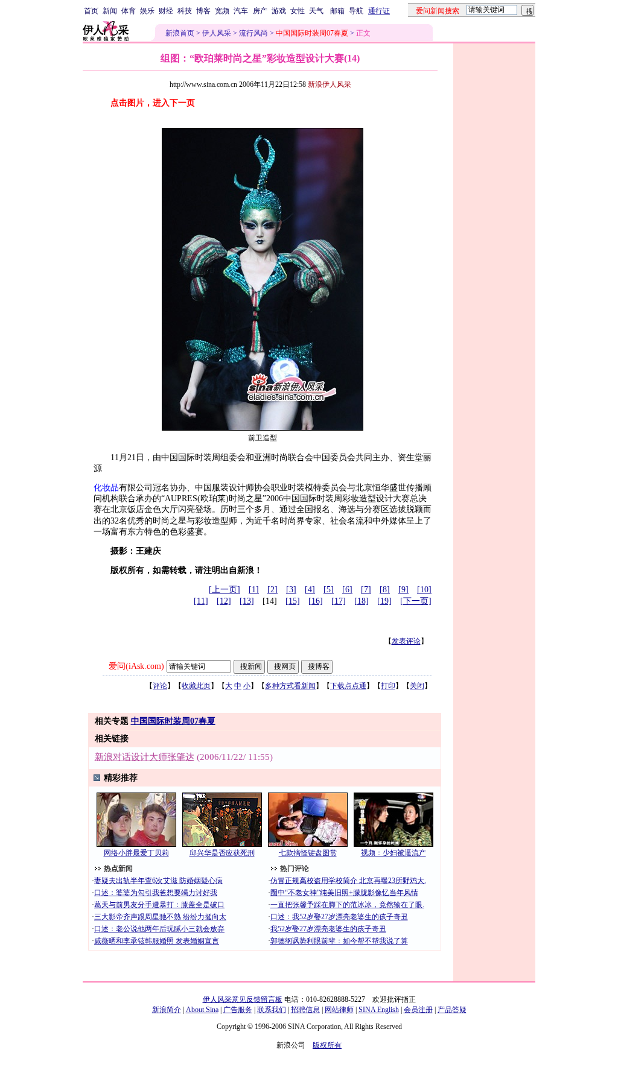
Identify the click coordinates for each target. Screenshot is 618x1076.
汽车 (241, 11)
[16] (315, 601)
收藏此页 (196, 686)
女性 (297, 11)
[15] (292, 601)
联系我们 (271, 1009)
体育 (128, 11)
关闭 (417, 686)
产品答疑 (452, 1009)
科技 (184, 11)
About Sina (202, 1009)
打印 (388, 686)
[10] (424, 589)
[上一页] (224, 589)
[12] (224, 601)
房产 (260, 11)
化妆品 (106, 487)
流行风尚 (253, 33)
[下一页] (416, 601)
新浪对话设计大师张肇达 (144, 757)
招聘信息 (305, 1009)
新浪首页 (179, 33)
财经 (166, 11)
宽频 (222, 11)
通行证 (379, 11)
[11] (201, 601)
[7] (366, 589)
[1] (254, 589)
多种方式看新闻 (290, 686)
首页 (91, 11)
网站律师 (339, 1009)
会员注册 (418, 1009)
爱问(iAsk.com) (136, 666)
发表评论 (406, 641)
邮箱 (337, 11)
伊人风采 (216, 33)
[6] (347, 589)
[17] (338, 601)
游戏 (279, 11)
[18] (361, 601)
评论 (160, 686)
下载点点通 (348, 686)
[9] (403, 589)
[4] (310, 589)
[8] (385, 589)
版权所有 (327, 1045)
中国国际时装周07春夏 (173, 721)
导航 (356, 11)
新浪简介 (166, 1009)
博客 (203, 11)
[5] (328, 589)
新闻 (110, 11)
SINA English (378, 1009)
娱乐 (147, 11)
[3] (291, 589)
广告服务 (237, 1009)
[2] (272, 589)
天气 (316, 11)
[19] (384, 601)
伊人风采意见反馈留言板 (242, 999)
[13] (247, 601)
